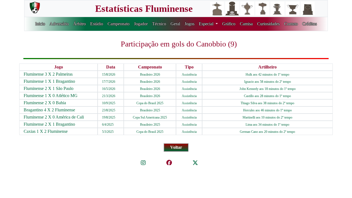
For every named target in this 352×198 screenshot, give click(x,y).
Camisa (246, 23)
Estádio (96, 23)
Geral (175, 23)
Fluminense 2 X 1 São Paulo (48, 88)
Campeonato (119, 23)
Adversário (59, 23)
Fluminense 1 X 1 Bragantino (49, 81)
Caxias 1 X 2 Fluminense (46, 131)
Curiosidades (268, 23)
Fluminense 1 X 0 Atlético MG (51, 95)
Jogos (189, 23)
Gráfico (228, 23)
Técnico (159, 23)
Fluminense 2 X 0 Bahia (45, 102)
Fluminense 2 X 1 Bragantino (49, 124)
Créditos (309, 23)
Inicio (40, 23)
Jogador (141, 23)
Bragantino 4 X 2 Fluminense (49, 110)
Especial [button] (207, 23)
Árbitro (79, 23)
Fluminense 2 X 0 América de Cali (54, 117)
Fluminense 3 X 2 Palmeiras (48, 74)
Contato (291, 23)
